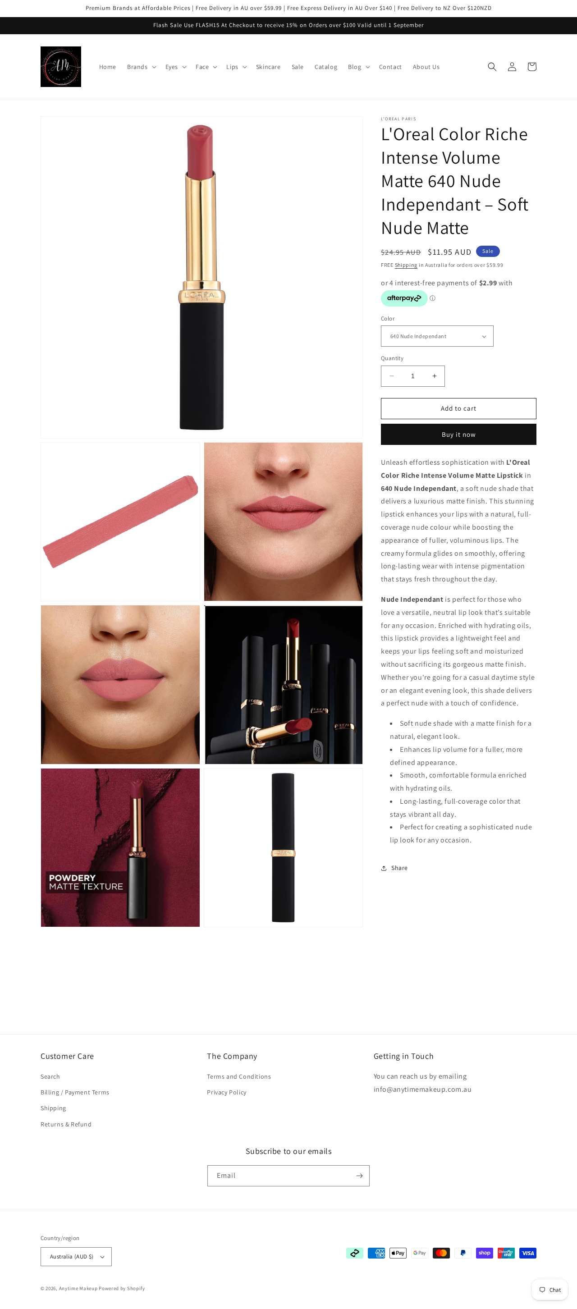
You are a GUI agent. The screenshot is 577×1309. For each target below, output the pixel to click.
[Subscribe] (359, 1175)
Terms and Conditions (239, 1076)
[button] (141, 66)
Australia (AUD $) (72, 1256)
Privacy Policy (226, 1092)
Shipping (406, 264)
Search (50, 1076)
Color (387, 318)
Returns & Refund (66, 1124)
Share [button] (399, 868)
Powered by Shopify (122, 1288)
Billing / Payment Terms (75, 1092)
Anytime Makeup (78, 1288)
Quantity (392, 358)
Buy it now (459, 434)
